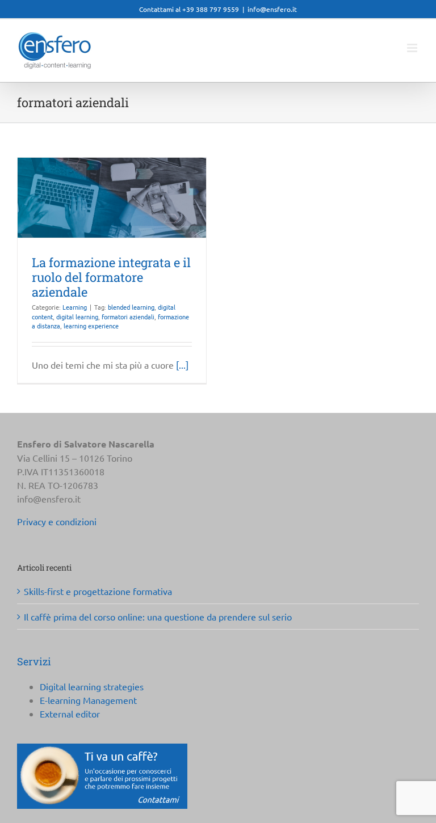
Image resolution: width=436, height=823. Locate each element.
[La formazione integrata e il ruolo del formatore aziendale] (112, 198)
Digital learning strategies (92, 686)
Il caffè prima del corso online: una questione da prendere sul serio (158, 616)
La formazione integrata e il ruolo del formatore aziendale (111, 277)
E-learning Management (88, 700)
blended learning (131, 306)
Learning (74, 306)
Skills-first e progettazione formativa (98, 591)
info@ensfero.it (272, 9)
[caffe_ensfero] (102, 748)
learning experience (91, 325)
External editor (70, 713)
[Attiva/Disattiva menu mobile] (413, 48)
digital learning (77, 316)
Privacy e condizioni (57, 521)
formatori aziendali (128, 316)
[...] (182, 364)
